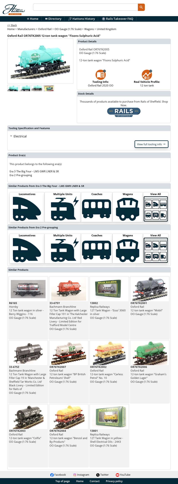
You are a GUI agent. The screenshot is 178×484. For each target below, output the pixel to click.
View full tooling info (151, 144)
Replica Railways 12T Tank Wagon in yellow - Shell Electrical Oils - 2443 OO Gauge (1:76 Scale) (106, 438)
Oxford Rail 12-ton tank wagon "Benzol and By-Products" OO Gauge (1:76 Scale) (68, 438)
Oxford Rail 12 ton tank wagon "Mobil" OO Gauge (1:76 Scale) (147, 308)
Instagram (82, 474)
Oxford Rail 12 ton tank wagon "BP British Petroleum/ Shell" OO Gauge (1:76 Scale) (68, 374)
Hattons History (83, 19)
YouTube (124, 474)
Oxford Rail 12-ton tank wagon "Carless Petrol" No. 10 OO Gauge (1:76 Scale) (106, 374)
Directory (53, 19)
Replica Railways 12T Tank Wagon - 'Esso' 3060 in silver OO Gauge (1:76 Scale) (108, 310)
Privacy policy (114, 481)
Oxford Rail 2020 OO (100, 83)
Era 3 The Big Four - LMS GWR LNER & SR (34, 171)
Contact (95, 481)
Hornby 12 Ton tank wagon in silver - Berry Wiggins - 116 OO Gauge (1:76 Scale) (26, 310)
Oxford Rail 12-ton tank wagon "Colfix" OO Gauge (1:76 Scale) (25, 436)
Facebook (60, 474)
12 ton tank (147, 83)
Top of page (62, 481)
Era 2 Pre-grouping (21, 175)
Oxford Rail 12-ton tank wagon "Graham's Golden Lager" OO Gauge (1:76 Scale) (148, 374)
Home (32, 19)
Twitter (104, 474)
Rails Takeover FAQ (119, 19)
